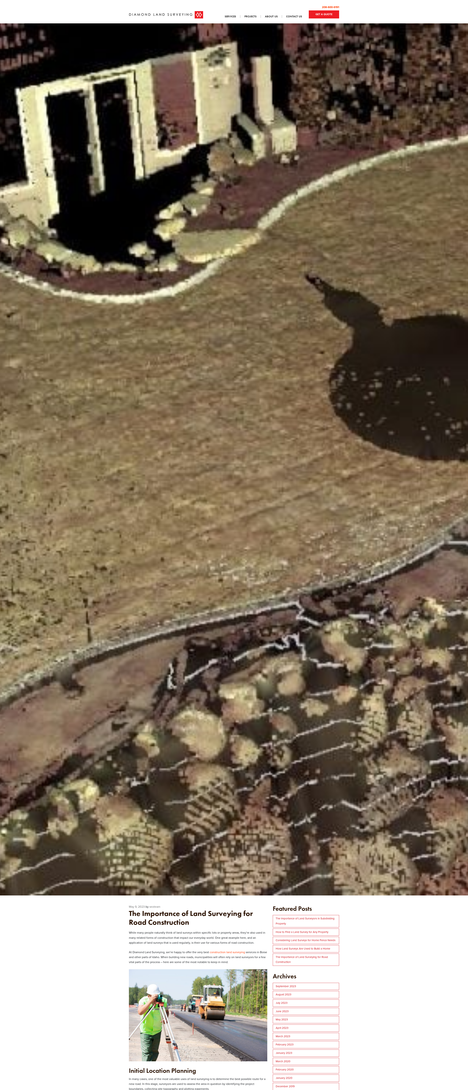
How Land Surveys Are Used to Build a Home (303, 948)
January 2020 (284, 1078)
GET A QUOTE (324, 14)
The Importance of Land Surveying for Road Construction (302, 959)
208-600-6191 (330, 7)
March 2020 (283, 1061)
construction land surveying (227, 952)
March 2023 (283, 1036)
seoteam (154, 907)
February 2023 (284, 1044)
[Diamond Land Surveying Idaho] (166, 14)
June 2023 (282, 1011)
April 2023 (282, 1028)
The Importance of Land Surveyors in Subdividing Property (305, 921)
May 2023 (282, 1019)
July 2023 (281, 1003)
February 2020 (285, 1069)
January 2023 (284, 1053)
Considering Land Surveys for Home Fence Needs (305, 940)
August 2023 (283, 994)
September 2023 (286, 986)
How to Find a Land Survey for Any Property (302, 932)
